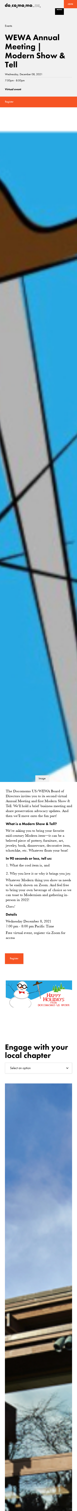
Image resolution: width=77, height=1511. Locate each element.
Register (9, 101)
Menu (59, 10)
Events (8, 26)
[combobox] (38, 1068)
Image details (42, 779)
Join (70, 4)
